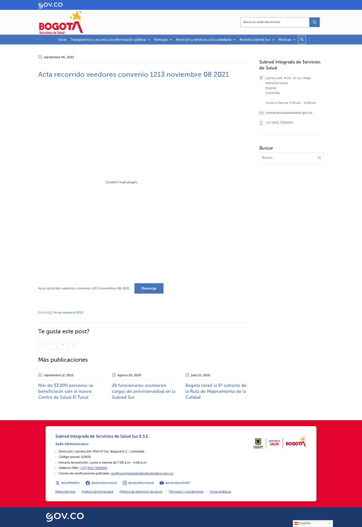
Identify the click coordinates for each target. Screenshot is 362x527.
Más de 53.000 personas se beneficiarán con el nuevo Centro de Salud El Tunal (65, 391)
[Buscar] (314, 22)
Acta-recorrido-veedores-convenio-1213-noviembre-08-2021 (84, 288)
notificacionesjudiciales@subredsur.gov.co (142, 473)
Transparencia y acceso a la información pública (108, 39)
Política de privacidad (97, 491)
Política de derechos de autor (141, 491)
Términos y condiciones (186, 491)
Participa (160, 39)
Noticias (285, 39)
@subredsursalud (104, 483)
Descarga (149, 288)
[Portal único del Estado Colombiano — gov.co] (65, 516)
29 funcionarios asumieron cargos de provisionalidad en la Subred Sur (143, 391)
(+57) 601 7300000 (93, 468)
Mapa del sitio (65, 491)
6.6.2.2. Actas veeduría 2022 (63, 312)
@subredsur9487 (177, 483)
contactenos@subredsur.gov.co (288, 112)
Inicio (62, 39)
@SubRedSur (70, 483)
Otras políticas (220, 491)
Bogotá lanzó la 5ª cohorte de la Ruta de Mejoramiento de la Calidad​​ (216, 391)
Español (304, 523)
